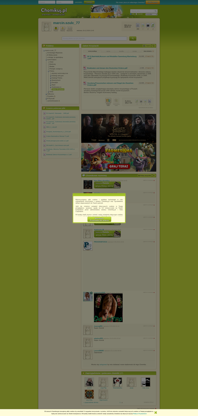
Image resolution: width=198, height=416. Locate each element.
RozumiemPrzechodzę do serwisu (99, 219)
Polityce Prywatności (140, 414)
